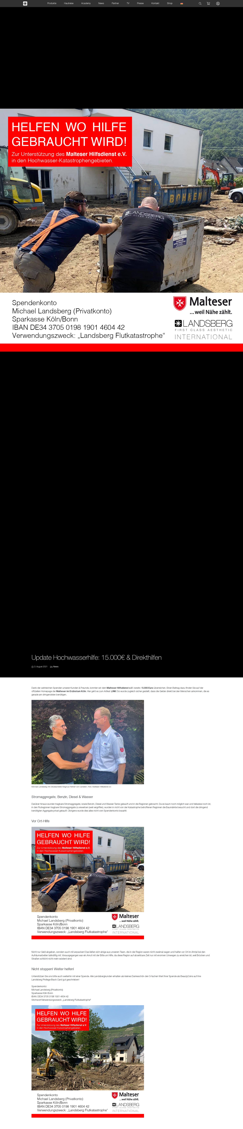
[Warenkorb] (208, 3)
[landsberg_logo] (25, 3)
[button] (200, 3)
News (55, 667)
